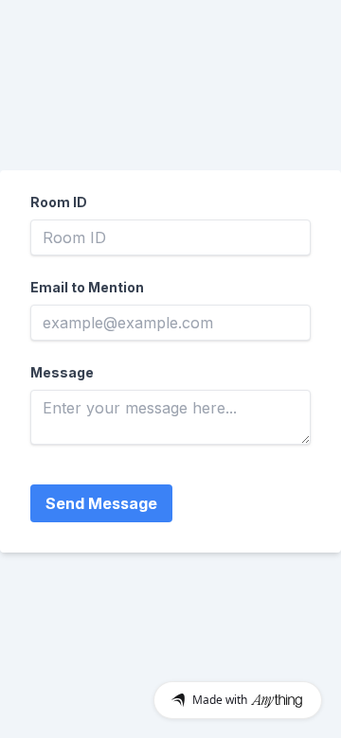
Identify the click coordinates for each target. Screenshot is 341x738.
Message (62, 372)
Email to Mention (87, 287)
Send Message (101, 503)
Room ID (58, 202)
